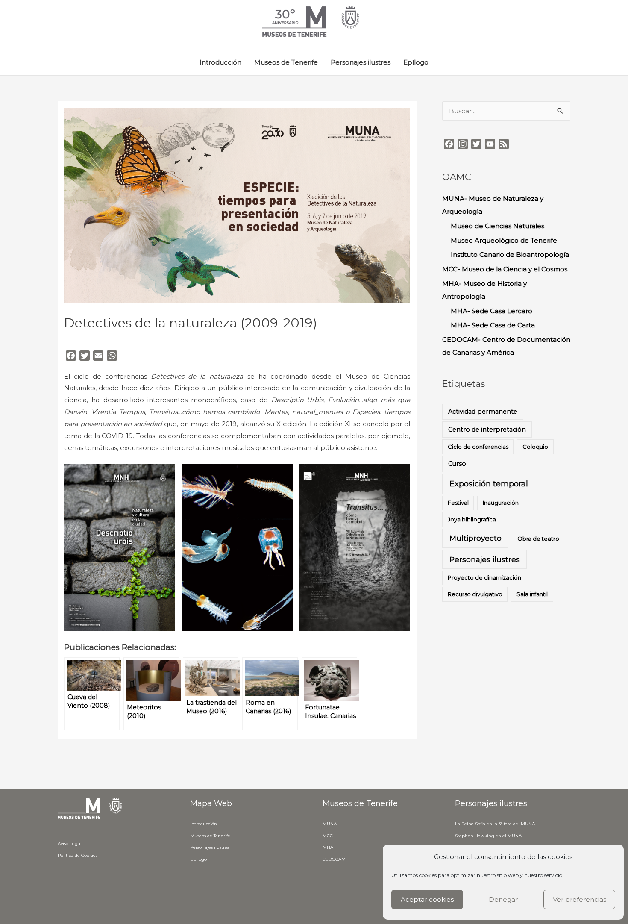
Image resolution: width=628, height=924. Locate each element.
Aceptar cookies (427, 899)
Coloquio (535, 446)
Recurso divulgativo (475, 594)
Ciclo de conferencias (478, 446)
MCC (328, 836)
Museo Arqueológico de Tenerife (504, 240)
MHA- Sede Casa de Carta (493, 325)
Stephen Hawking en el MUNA (488, 836)
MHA (328, 847)
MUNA (330, 824)
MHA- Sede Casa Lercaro (491, 311)
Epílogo (415, 62)
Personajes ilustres (360, 62)
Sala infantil (532, 594)
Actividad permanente (482, 411)
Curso (457, 464)
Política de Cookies (77, 855)
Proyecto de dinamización (484, 577)
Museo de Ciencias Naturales (497, 226)
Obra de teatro (538, 538)
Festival (458, 502)
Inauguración (501, 502)
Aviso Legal (70, 843)
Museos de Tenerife (286, 62)
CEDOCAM (334, 859)
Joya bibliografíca (472, 519)
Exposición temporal (488, 483)
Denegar (503, 899)
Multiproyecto (475, 537)
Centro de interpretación (487, 429)
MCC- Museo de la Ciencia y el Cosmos (504, 269)
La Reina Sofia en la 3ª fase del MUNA (495, 824)
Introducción (220, 62)
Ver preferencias (579, 899)
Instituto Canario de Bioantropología (510, 254)
